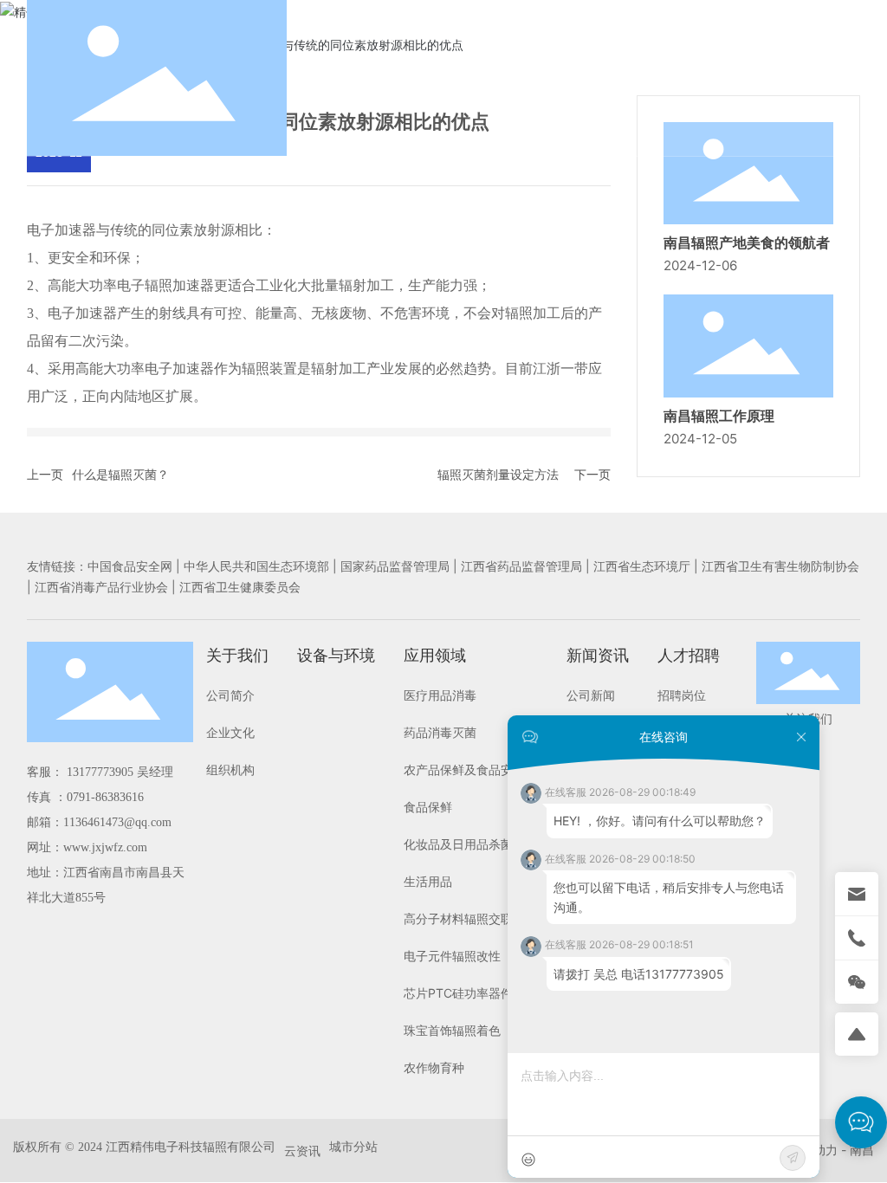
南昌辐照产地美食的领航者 (747, 243)
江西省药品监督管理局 (521, 566)
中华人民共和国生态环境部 (256, 566)
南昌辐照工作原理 (719, 416)
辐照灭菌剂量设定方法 (498, 474)
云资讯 (302, 1150)
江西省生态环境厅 (641, 566)
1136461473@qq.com (119, 822)
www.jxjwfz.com (105, 847)
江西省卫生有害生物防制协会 (780, 566)
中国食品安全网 (129, 566)
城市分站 (353, 1146)
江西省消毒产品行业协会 (101, 586)
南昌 (862, 1149)
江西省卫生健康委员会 (240, 586)
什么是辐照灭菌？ (120, 474)
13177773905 (100, 772)
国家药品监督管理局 (395, 566)
